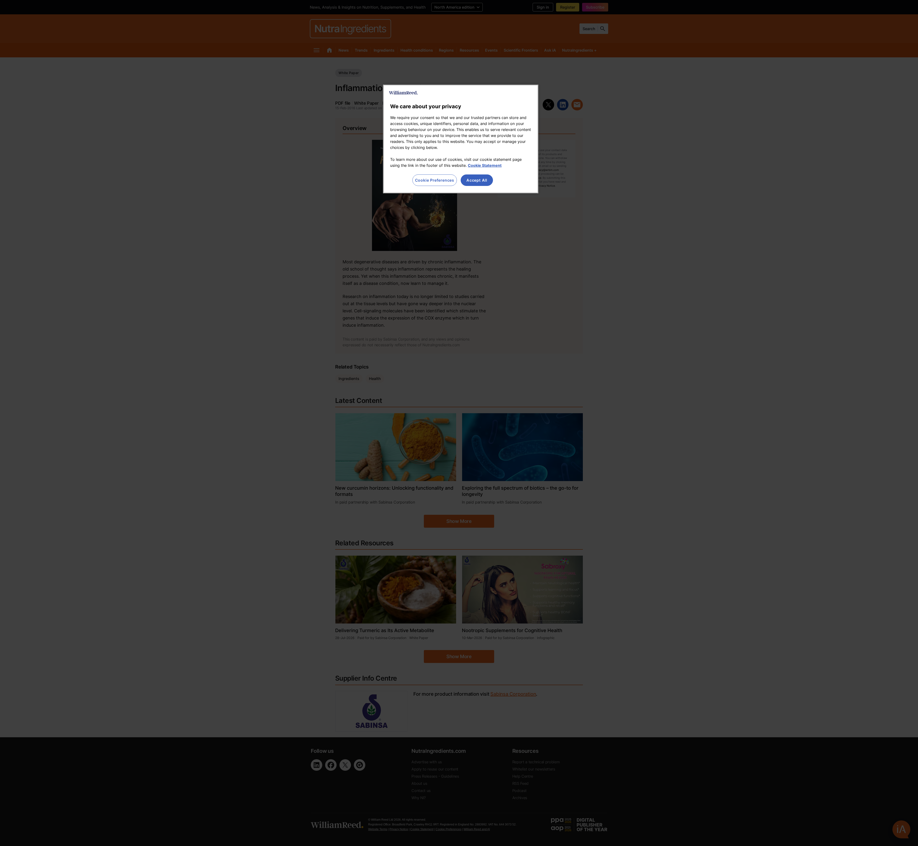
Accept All (476, 180)
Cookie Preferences (434, 180)
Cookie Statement (485, 165)
